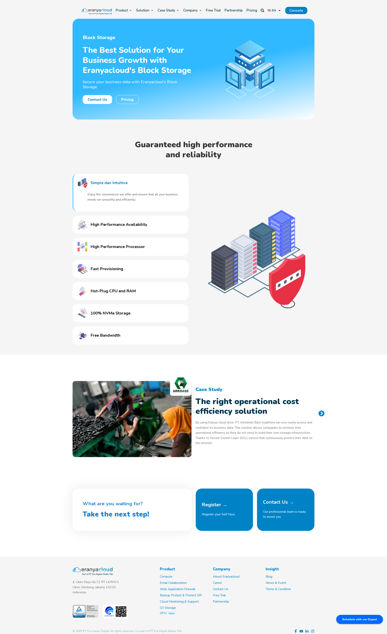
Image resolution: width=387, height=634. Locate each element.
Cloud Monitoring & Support (179, 601)
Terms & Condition (278, 589)
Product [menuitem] (122, 10)
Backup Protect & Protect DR (181, 595)
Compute (166, 576)
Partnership (221, 601)
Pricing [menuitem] (252, 10)
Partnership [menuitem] (234, 10)
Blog (269, 576)
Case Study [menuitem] (166, 10)
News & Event (276, 583)
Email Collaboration (173, 583)
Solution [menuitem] (142, 10)
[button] (130, 10)
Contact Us (220, 589)
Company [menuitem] (190, 10)
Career (217, 583)
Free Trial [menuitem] (213, 10)
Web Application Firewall (177, 589)
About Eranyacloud (226, 576)
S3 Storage (168, 608)
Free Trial (219, 595)
